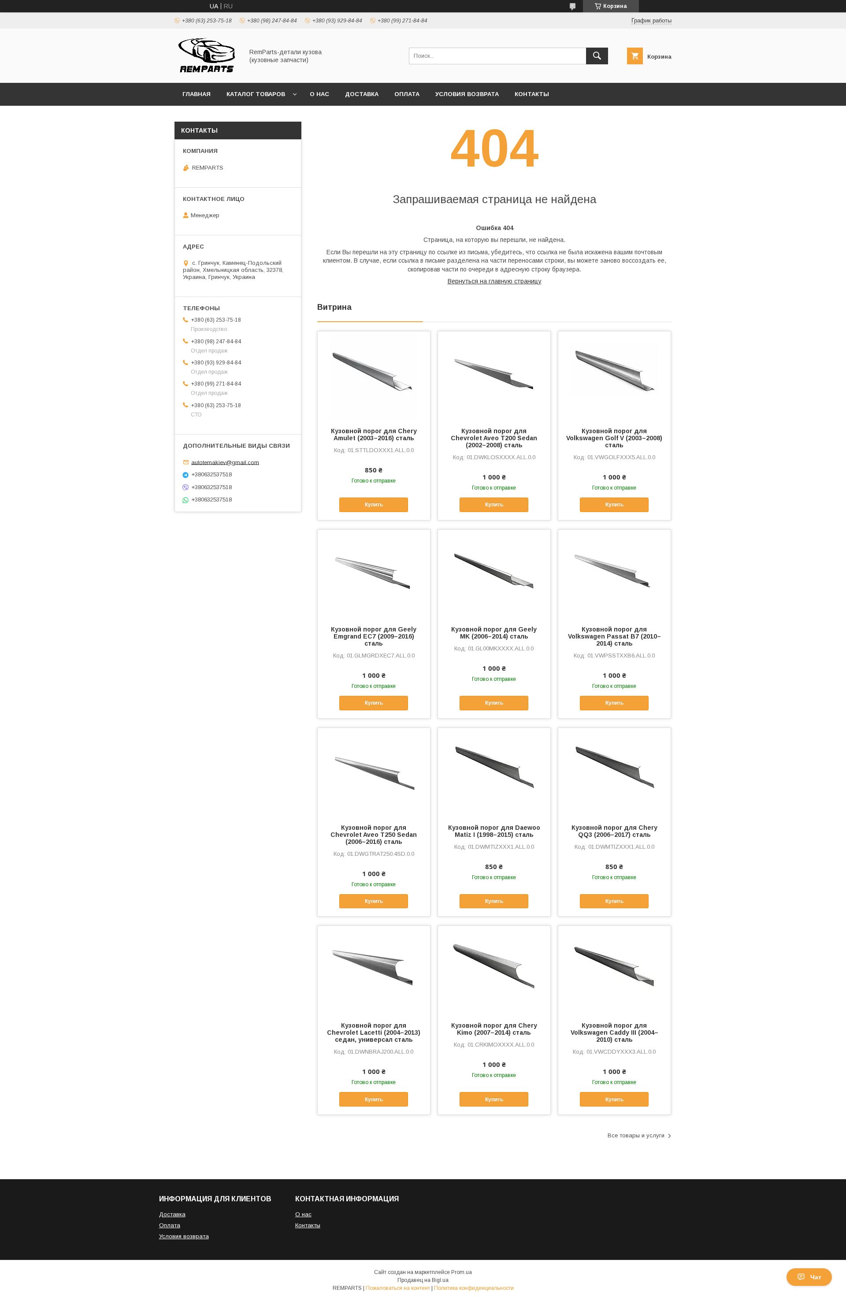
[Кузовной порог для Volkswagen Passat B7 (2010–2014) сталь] (614, 574)
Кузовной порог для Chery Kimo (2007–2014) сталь (494, 1029)
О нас (319, 94)
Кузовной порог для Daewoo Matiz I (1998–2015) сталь (494, 831)
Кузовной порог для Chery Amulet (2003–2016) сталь (374, 434)
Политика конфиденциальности (474, 1288)
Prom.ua (461, 1272)
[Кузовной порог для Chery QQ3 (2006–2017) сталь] (614, 772)
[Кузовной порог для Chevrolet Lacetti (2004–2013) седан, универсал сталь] (374, 970)
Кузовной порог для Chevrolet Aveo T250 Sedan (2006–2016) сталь (373, 834)
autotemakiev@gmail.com (225, 462)
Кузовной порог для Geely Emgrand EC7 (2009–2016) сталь (373, 636)
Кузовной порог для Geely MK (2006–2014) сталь (494, 633)
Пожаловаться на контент (398, 1288)
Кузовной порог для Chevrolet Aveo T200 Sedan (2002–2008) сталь (494, 438)
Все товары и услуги (636, 1135)
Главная (196, 94)
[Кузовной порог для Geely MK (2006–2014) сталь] (494, 574)
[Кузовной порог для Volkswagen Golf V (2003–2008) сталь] (614, 375)
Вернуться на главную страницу (495, 281)
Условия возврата (467, 94)
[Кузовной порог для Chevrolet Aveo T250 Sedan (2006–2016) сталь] (374, 772)
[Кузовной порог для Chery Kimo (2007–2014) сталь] (494, 970)
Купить (374, 504)
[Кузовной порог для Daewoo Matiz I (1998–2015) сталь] (494, 772)
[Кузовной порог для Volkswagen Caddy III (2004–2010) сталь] (614, 970)
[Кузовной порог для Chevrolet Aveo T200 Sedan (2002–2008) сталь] (494, 375)
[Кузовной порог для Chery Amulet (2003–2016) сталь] (374, 375)
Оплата (406, 94)
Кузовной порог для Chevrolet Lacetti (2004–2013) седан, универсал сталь (373, 1032)
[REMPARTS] (206, 71)
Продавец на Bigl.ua (423, 1280)
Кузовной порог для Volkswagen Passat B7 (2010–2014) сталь (614, 636)
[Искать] (597, 56)
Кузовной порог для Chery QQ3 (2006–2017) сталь (614, 831)
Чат (815, 1277)
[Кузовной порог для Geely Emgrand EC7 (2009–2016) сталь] (374, 574)
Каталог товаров (255, 94)
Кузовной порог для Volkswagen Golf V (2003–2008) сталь (614, 438)
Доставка (361, 94)
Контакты (532, 94)
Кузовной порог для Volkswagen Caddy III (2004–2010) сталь (614, 1032)
